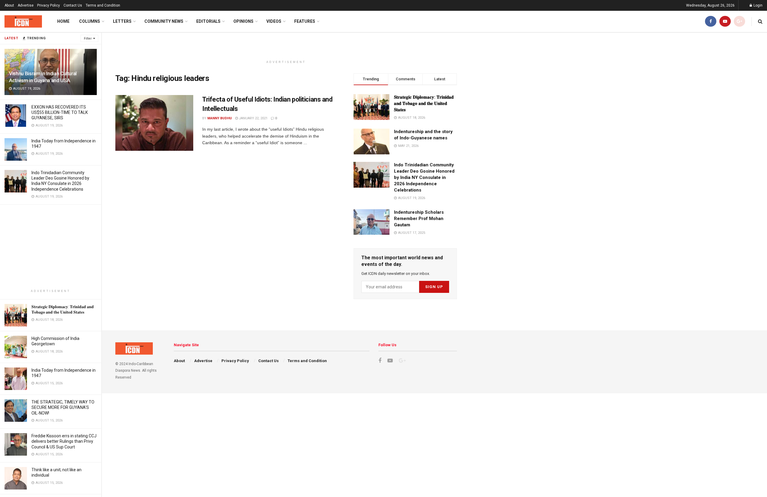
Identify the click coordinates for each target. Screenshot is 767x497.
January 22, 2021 (253, 118)
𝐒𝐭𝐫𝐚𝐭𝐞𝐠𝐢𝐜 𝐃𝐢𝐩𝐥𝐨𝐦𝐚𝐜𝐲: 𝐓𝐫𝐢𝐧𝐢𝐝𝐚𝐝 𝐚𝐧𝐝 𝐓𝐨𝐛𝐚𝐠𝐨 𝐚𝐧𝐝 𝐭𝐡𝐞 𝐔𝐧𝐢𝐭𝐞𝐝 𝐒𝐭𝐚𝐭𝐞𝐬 (424, 103)
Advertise (26, 5)
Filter (88, 38)
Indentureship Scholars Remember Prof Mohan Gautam (419, 219)
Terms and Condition (103, 5)
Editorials (208, 21)
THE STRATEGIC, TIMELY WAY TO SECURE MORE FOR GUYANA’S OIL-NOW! (62, 407)
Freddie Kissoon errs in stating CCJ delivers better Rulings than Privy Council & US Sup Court (63, 441)
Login (758, 5)
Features (304, 21)
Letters (122, 21)
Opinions (243, 21)
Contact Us (73, 5)
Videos (273, 21)
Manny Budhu (219, 118)
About (9, 5)
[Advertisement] (51, 246)
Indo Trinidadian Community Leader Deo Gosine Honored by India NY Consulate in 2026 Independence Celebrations (424, 177)
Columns (89, 21)
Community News (163, 21)
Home (63, 21)
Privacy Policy (48, 5)
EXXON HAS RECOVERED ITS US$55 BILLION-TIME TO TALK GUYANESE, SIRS (59, 112)
